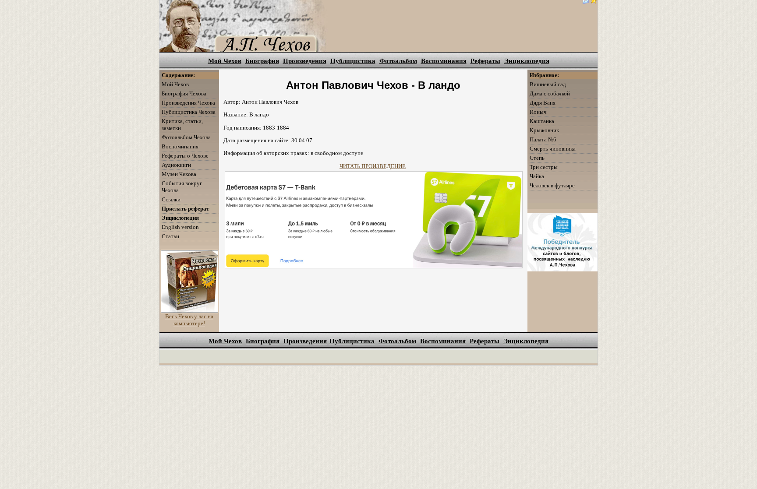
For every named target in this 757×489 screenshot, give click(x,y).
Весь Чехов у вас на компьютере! (189, 320)
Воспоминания (444, 60)
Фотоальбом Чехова (186, 137)
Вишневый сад (548, 84)
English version (180, 227)
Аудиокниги (176, 165)
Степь (537, 158)
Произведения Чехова (188, 102)
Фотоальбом (398, 60)
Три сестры (544, 167)
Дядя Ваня (542, 102)
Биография (262, 60)
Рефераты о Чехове (185, 155)
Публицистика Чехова (189, 112)
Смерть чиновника (553, 148)
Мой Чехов (224, 60)
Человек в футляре (552, 185)
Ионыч (538, 112)
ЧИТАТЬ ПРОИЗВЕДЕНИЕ (373, 166)
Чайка (537, 176)
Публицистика (352, 60)
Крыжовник (544, 130)
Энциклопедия (526, 60)
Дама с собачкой (550, 93)
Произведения (304, 60)
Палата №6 (543, 139)
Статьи (170, 236)
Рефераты (485, 60)
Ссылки (171, 199)
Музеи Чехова (179, 174)
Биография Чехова (184, 93)
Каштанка (542, 121)
